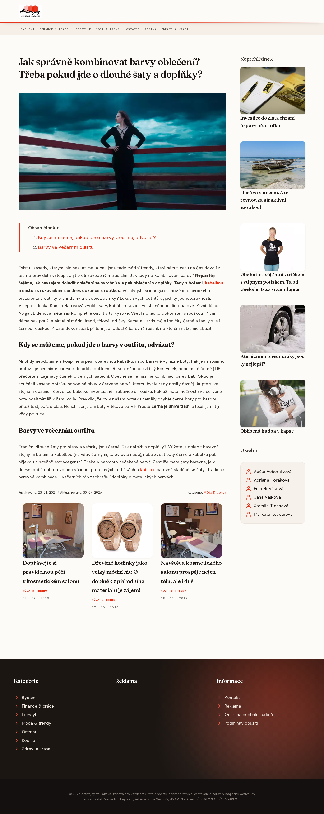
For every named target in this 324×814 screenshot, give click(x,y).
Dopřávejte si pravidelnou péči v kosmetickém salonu (51, 571)
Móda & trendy (108, 29)
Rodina (151, 29)
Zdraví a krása (175, 29)
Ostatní (133, 29)
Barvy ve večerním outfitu (65, 247)
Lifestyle (82, 29)
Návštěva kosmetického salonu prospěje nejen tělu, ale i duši (191, 571)
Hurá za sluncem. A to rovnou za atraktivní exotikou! (264, 200)
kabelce (148, 469)
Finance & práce (54, 29)
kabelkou (214, 283)
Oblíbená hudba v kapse (267, 431)
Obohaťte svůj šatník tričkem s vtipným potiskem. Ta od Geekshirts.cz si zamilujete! (272, 282)
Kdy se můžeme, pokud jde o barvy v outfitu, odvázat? (97, 237)
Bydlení (28, 29)
